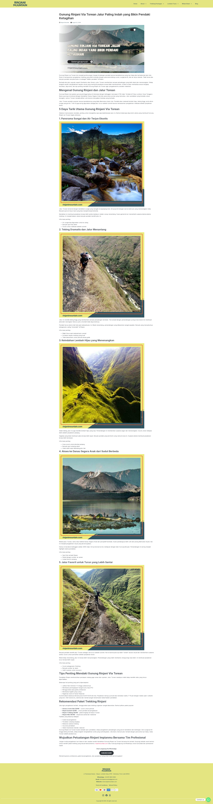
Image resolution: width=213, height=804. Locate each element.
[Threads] (109, 795)
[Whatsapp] (208, 799)
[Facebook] (106, 795)
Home (135, 3)
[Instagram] (103, 795)
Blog (196, 3)
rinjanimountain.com (101, 743)
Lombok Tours (172, 3)
